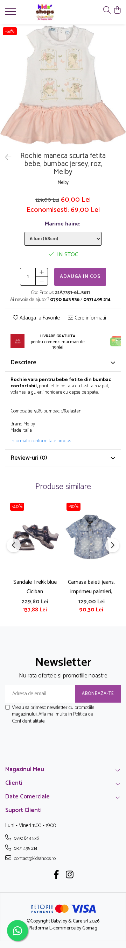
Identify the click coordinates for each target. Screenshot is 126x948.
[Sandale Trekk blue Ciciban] (34, 537)
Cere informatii (89, 318)
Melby (63, 183)
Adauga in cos (80, 277)
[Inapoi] (5, 158)
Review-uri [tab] (28, 458)
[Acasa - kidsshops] (45, 12)
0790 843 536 (26, 838)
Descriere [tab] (23, 362)
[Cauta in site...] (107, 10)
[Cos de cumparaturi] (117, 10)
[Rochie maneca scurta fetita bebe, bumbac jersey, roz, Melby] (63, 86)
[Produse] (11, 13)
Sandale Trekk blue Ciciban (35, 586)
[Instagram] (70, 875)
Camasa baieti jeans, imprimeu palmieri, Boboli (91, 586)
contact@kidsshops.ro (34, 858)
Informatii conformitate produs (40, 441)
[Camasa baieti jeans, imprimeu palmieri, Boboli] (91, 537)
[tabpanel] (63, 86)
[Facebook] (56, 875)
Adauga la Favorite (39, 318)
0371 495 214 (25, 848)
